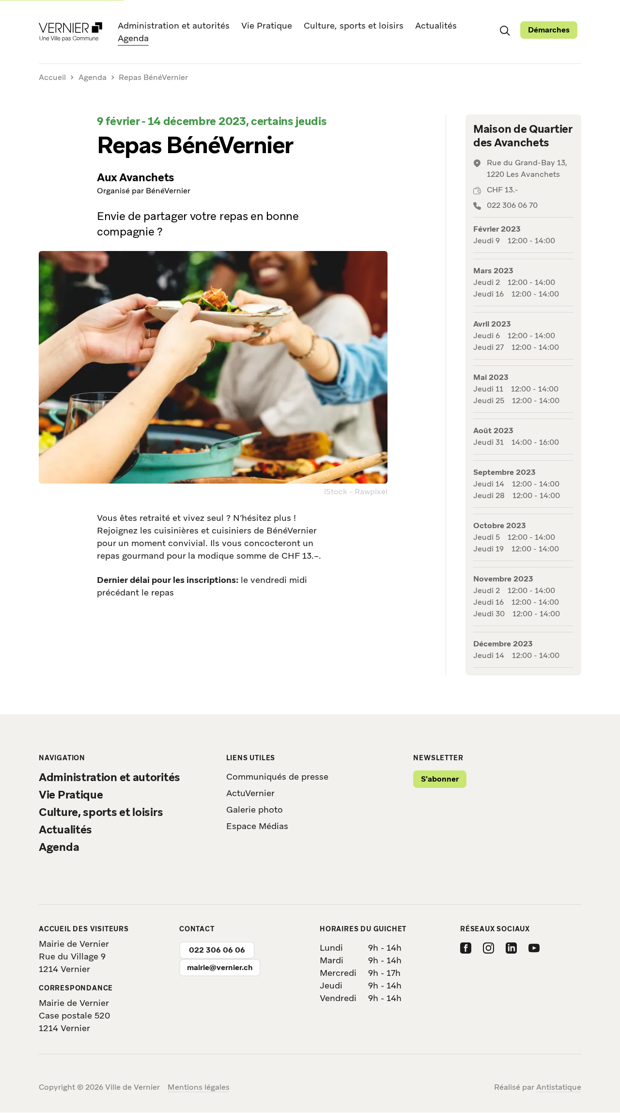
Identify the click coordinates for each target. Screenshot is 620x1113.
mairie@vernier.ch (220, 967)
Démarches (549, 30)
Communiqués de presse (277, 776)
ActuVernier (250, 793)
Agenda (133, 38)
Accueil (52, 77)
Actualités (436, 25)
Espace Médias (257, 825)
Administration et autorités (174, 25)
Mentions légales (199, 1087)
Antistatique (558, 1087)
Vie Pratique (266, 25)
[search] (504, 30)
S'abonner (440, 779)
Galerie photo (254, 809)
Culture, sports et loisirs (353, 25)
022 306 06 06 (217, 950)
